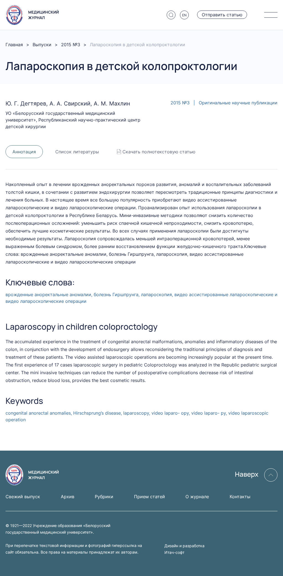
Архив (67, 496)
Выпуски (42, 44)
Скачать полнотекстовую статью (158, 151)
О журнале (197, 496)
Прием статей (149, 496)
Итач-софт (174, 552)
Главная (14, 44)
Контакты (240, 496)
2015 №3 (70, 44)
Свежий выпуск (23, 496)
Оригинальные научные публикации (238, 102)
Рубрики (104, 496)
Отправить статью (222, 14)
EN (184, 15)
